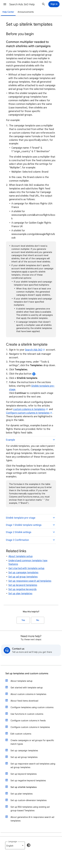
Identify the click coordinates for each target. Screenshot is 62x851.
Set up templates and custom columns (26, 673)
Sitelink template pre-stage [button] (20, 517)
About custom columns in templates (28, 694)
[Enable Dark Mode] (28, 845)
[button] (4, 4)
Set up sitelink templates (24, 787)
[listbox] (15, 845)
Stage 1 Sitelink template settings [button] (24, 525)
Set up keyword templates (22, 585)
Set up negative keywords (22, 589)
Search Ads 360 (33, 349)
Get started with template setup (26, 568)
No (37, 620)
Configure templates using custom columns (32, 707)
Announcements (26, 12)
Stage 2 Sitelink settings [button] (18, 532)
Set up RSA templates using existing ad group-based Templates (30, 809)
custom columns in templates (29, 409)
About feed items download (24, 700)
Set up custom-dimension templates (28, 800)
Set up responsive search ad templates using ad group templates (33, 765)
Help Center (8, 12)
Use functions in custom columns (27, 714)
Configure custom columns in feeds (28, 720)
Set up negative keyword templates (28, 780)
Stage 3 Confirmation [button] (17, 540)
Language (12, 841)
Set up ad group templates (23, 576)
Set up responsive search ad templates (29, 580)
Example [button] (10, 439)
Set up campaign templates (23, 572)
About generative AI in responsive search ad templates (32, 819)
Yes (23, 620)
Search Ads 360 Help (22, 4)
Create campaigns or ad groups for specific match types (32, 742)
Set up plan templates (20, 593)
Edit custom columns (21, 733)
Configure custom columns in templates (28, 412)
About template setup (20, 556)
